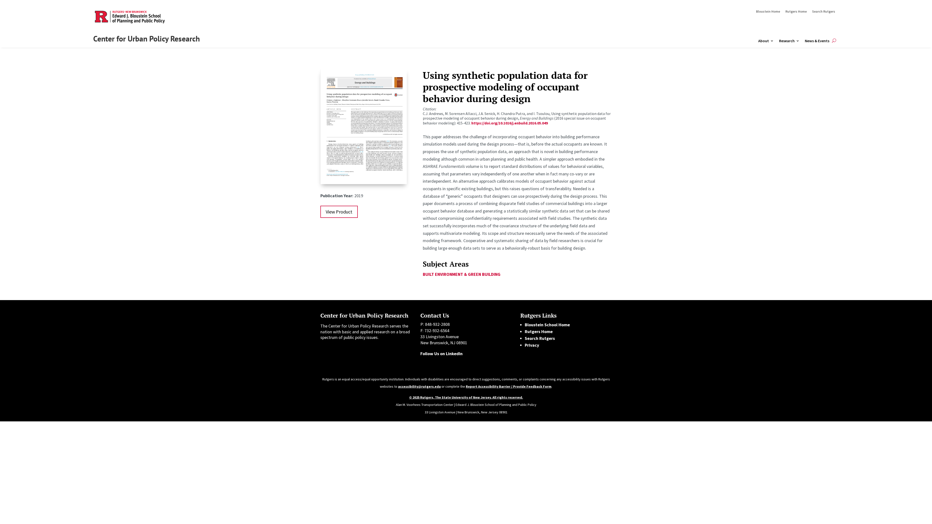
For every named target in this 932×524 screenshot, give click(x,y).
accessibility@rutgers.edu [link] (419, 386)
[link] (363, 182)
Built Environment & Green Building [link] (461, 274)
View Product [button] (339, 212)
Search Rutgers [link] (823, 12)
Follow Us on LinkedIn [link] (441, 353)
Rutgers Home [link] (796, 12)
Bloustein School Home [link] (547, 325)
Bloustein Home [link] (768, 12)
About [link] (763, 40)
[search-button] (834, 40)
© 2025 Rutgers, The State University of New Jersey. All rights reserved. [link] (466, 397)
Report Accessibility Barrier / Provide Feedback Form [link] (508, 386)
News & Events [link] (817, 40)
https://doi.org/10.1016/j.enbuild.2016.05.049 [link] (509, 123)
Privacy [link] (532, 345)
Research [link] (787, 40)
